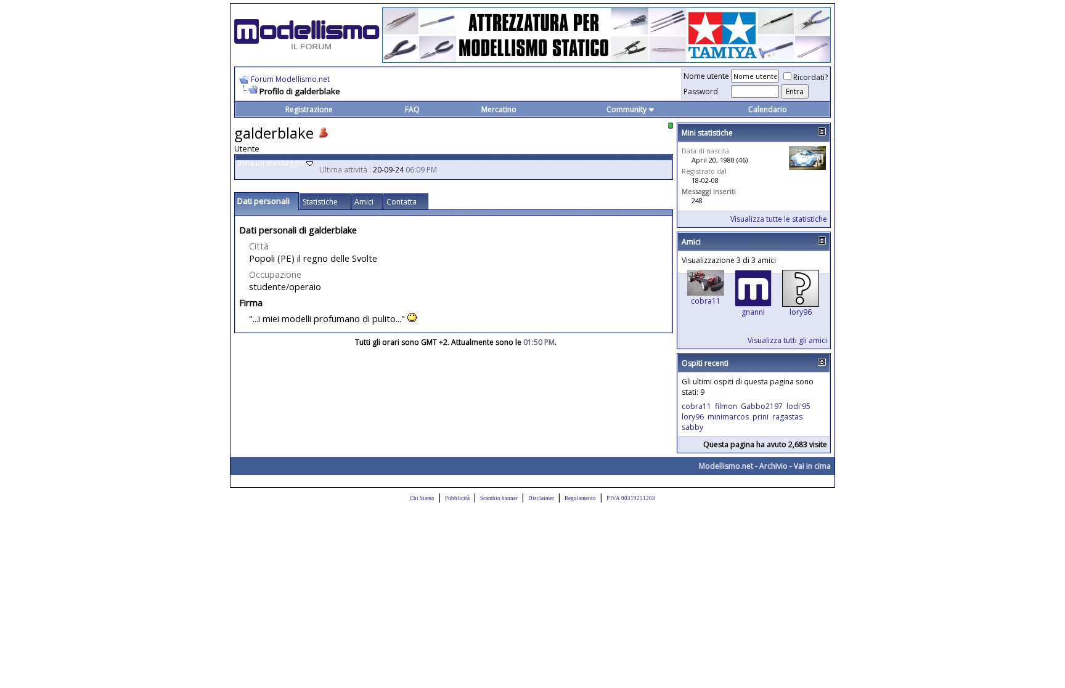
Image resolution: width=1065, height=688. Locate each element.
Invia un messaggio (271, 163)
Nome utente (706, 76)
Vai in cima (812, 466)
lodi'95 (798, 406)
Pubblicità (457, 498)
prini (761, 416)
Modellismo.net (726, 466)
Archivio (773, 466)
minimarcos (728, 416)
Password (700, 91)
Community (626, 109)
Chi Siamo (422, 498)
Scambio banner (499, 498)
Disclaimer (541, 498)
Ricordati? (810, 77)
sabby (692, 427)
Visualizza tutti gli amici (787, 340)
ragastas (787, 416)
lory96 (801, 312)
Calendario (767, 109)
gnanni (753, 312)
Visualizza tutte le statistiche (778, 219)
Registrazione (309, 109)
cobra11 (705, 301)
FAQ (412, 109)
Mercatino (498, 109)
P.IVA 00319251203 (630, 498)
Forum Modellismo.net (290, 79)
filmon (726, 406)
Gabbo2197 (762, 406)
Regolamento (580, 498)
